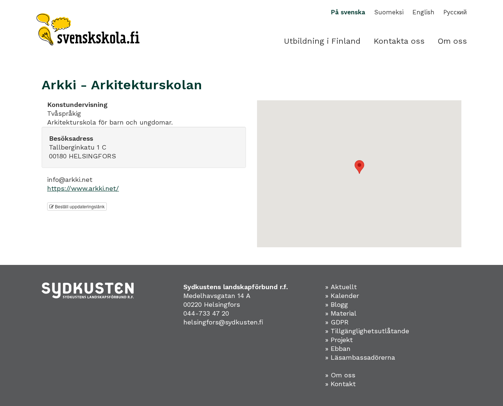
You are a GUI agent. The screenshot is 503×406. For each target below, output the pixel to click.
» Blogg (336, 304)
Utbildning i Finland (322, 41)
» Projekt (339, 340)
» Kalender (342, 295)
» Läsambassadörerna (360, 357)
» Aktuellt (341, 287)
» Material (340, 313)
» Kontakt (340, 384)
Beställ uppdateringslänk (79, 206)
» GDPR (337, 322)
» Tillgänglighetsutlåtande (367, 331)
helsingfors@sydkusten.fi (223, 322)
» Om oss (340, 375)
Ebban (341, 348)
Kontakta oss (399, 41)
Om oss (452, 41)
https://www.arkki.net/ (83, 188)
